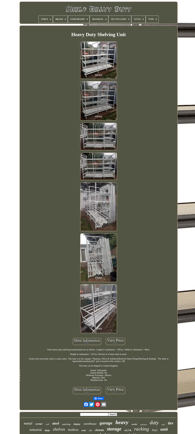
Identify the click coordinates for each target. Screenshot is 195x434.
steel (55, 423)
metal (28, 423)
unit (164, 429)
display (77, 424)
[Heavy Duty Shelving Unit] (98, 60)
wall (47, 424)
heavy (121, 422)
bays (154, 430)
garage (106, 422)
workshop (66, 424)
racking (141, 429)
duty (154, 422)
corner (39, 423)
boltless (73, 430)
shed (163, 424)
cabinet (143, 424)
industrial (35, 430)
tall (90, 430)
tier (170, 423)
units (84, 430)
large (47, 430)
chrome (99, 430)
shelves (59, 429)
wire (127, 430)
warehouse (90, 423)
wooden (134, 424)
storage (114, 429)
